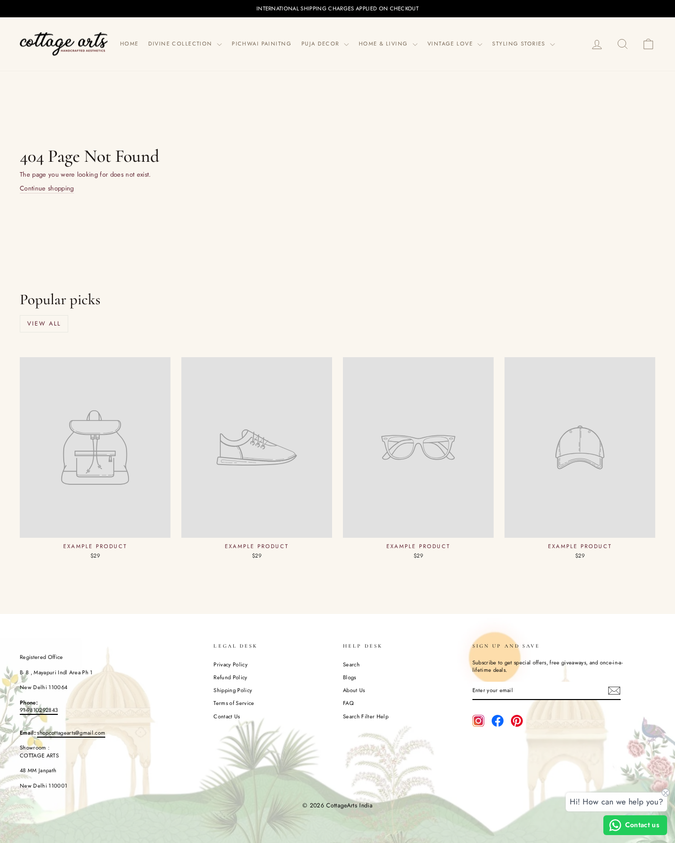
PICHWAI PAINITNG (262, 43)
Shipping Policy (232, 690)
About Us (354, 690)
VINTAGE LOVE (451, 43)
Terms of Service (233, 703)
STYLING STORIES (520, 43)
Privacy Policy (230, 664)
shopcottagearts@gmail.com (71, 733)
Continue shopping (47, 188)
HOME (129, 43)
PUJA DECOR (321, 43)
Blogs (349, 677)
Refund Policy (230, 677)
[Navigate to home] (64, 43)
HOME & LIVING (384, 43)
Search (351, 664)
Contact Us (226, 716)
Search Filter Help (365, 716)
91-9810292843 (39, 710)
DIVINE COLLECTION (181, 43)
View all (44, 323)
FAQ (348, 703)
